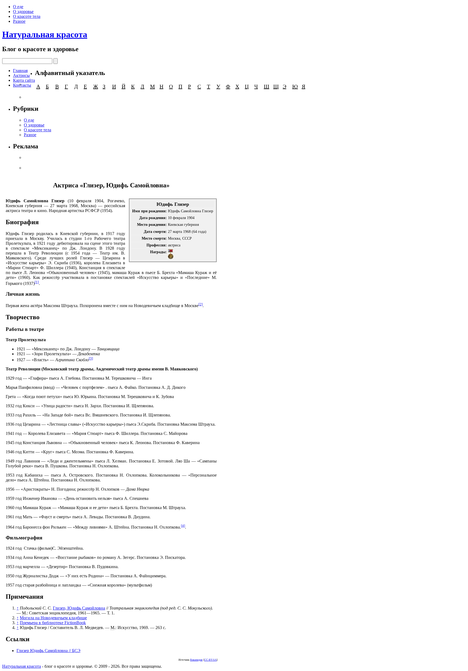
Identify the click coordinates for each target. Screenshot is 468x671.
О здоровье (23, 11)
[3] (91, 358)
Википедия (196, 659)
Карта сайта (24, 80)
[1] (37, 282)
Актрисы (21, 75)
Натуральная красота (44, 34)
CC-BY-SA (210, 659)
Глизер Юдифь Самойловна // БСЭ (48, 650)
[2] (201, 304)
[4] (183, 526)
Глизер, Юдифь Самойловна (79, 608)
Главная (20, 70)
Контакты (22, 85)
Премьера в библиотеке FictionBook (53, 622)
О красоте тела (26, 16)
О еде (18, 6)
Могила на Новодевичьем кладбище (53, 617)
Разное (19, 21)
